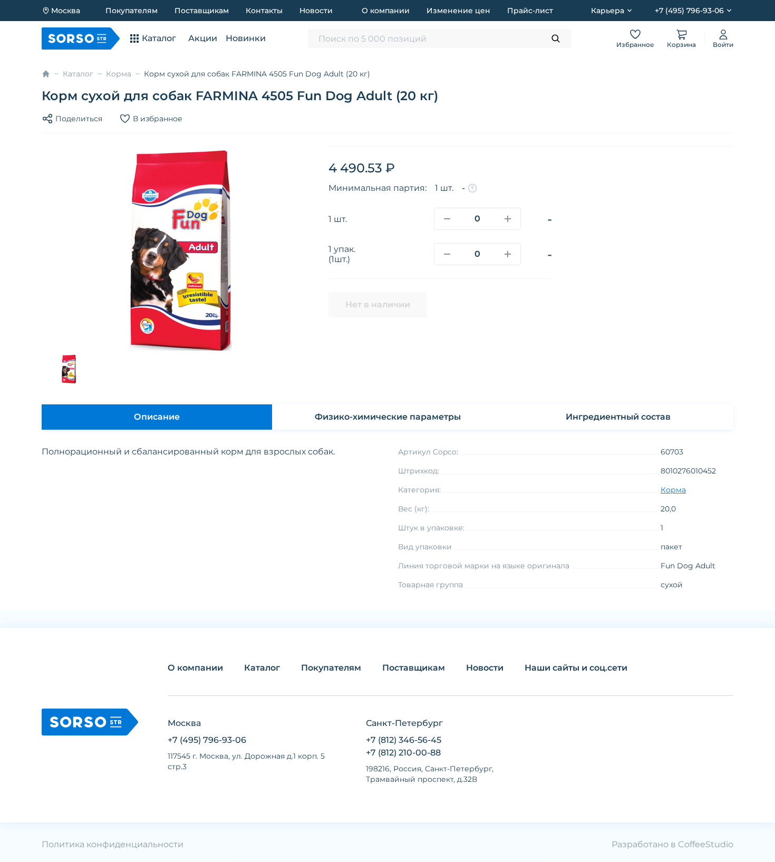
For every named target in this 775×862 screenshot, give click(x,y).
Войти (723, 45)
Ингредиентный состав (618, 417)
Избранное (635, 45)
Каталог (78, 74)
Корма (118, 74)
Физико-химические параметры (388, 417)
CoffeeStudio (705, 844)
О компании (386, 10)
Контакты (264, 10)
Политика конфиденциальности (112, 844)
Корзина (681, 45)
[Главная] (46, 74)
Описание (157, 417)
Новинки (246, 38)
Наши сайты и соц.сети (576, 668)
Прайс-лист (530, 10)
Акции (202, 38)
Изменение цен (458, 10)
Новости (316, 10)
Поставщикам (202, 10)
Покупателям (131, 10)
